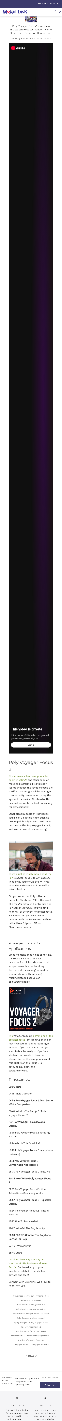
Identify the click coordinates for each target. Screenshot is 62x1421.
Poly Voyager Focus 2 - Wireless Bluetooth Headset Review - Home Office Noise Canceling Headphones (31, 29)
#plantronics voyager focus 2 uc (31, 1309)
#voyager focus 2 (21, 1344)
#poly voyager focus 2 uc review (31, 1331)
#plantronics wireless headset (31, 1318)
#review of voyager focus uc (31, 1340)
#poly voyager (20, 1322)
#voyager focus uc (40, 1344)
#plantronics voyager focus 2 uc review (31, 1313)
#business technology (23, 1296)
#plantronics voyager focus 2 (31, 1305)
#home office (42, 1296)
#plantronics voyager (31, 1300)
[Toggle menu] (4, 4)
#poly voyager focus (38, 1322)
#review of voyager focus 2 (39, 1336)
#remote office (18, 1336)
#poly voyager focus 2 (31, 1327)
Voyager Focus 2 (41, 787)
